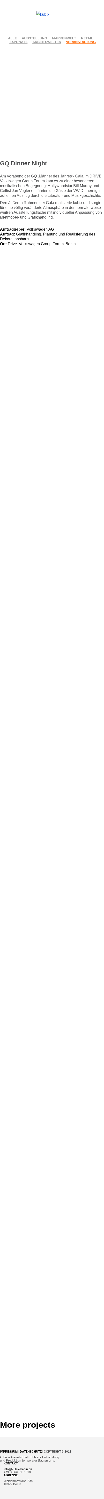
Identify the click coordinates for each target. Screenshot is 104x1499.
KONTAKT (11, 1463)
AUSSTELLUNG (34, 38)
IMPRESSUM (9, 1451)
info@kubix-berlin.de (18, 1469)
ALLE (12, 38)
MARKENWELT (64, 38)
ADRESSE (11, 1475)
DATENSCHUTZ (31, 1451)
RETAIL (87, 38)
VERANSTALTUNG (81, 42)
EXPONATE (18, 42)
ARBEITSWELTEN (46, 42)
